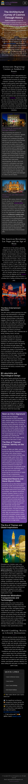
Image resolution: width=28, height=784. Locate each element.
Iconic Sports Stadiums (11, 689)
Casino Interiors (9, 681)
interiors (23, 274)
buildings (12, 98)
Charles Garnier (18, 203)
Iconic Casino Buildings (11, 685)
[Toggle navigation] (25, 2)
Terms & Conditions (14, 781)
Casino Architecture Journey (12, 677)
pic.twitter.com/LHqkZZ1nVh (12, 712)
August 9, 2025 (16, 716)
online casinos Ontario (9, 43)
